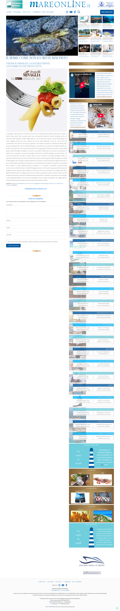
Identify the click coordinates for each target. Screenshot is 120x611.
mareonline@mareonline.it (104, 96)
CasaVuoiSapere (65, 590)
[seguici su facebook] (75, 12)
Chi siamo (17, 12)
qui (102, 465)
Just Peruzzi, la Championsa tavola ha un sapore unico (96, 41)
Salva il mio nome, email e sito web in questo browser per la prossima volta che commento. (33, 241)
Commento (9, 205)
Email (8, 227)
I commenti (36, 12)
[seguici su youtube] (71, 12)
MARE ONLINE (48, 606)
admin (23, 183)
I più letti (26, 12)
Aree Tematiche (107, 12)
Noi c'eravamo (48, 12)
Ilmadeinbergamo (55, 590)
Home (9, 12)
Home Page (42, 582)
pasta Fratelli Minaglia (43, 183)
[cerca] (78, 12)
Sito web (9, 234)
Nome (9, 220)
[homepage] (60, 4)
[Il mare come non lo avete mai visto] (42, 36)
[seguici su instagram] (67, 12)
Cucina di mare (31, 183)
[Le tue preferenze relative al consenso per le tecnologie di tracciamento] (117, 608)
